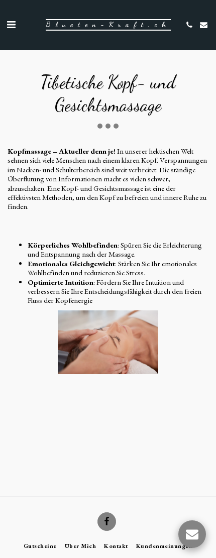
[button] (11, 25)
